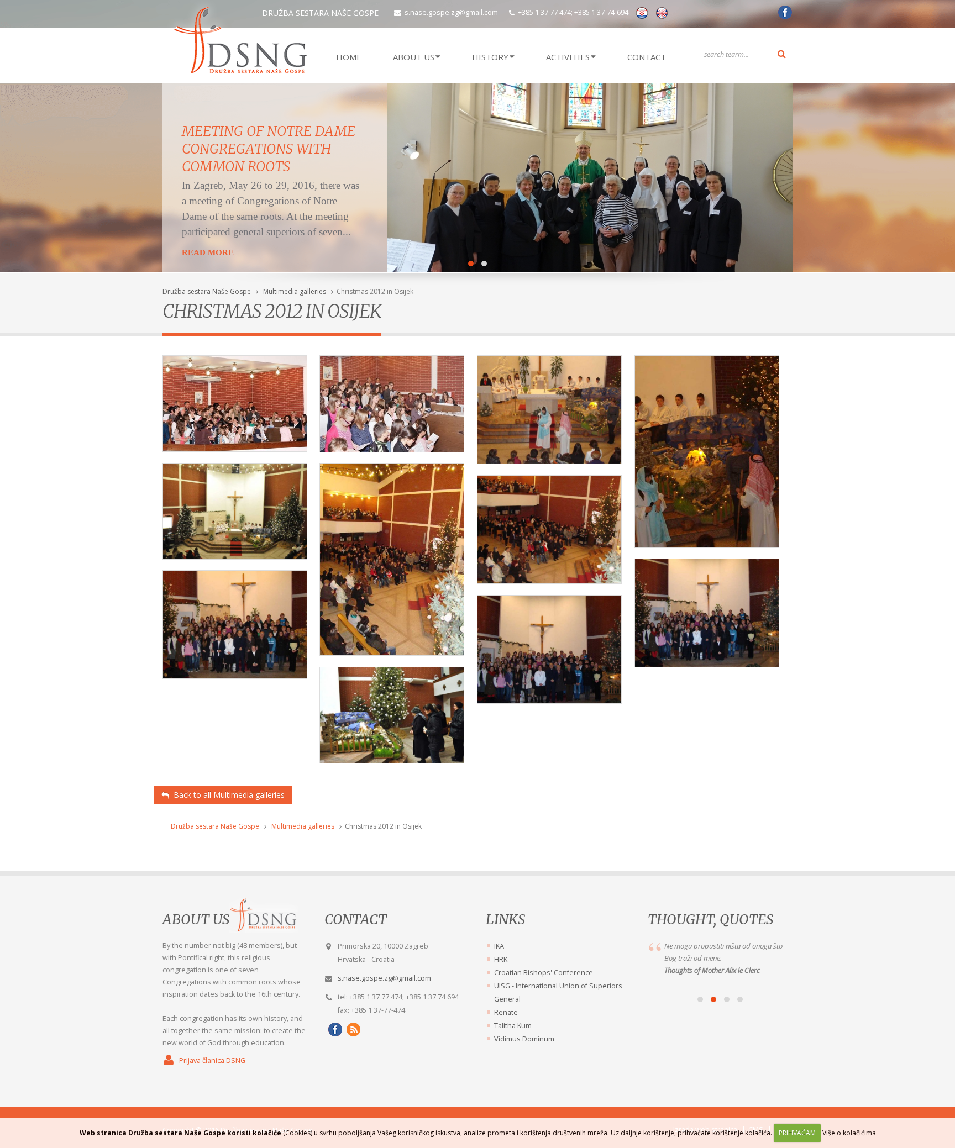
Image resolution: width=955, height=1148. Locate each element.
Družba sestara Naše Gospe (206, 291)
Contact (646, 56)
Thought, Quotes (710, 919)
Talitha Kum (513, 1025)
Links (505, 919)
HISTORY (490, 56)
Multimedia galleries (294, 291)
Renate (506, 1012)
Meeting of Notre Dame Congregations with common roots (268, 148)
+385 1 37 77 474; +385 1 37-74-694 (573, 12)
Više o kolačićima (849, 1133)
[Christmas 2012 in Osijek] (234, 408)
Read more (208, 252)
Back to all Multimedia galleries (227, 794)
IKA (499, 946)
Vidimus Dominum (524, 1039)
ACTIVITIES (568, 56)
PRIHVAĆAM (797, 1133)
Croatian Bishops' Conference (543, 972)
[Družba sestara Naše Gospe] (783, 16)
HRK (500, 959)
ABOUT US (413, 56)
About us (195, 919)
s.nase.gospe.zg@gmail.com (451, 12)
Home (348, 56)
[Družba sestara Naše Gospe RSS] (352, 1029)
